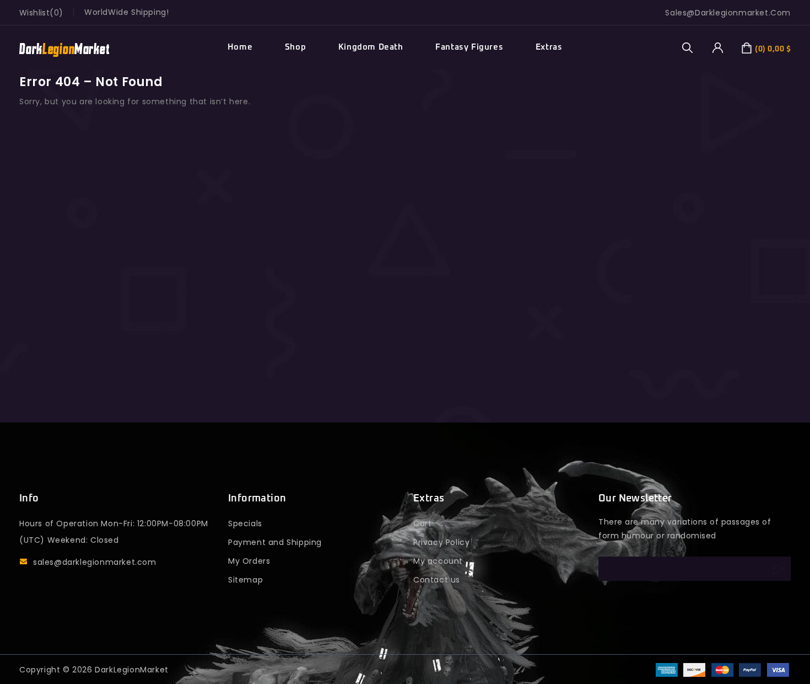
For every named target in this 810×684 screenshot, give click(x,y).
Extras (549, 47)
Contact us (436, 579)
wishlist (34, 12)
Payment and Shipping (275, 542)
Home (240, 47)
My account (438, 561)
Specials (245, 523)
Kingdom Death (370, 47)
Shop (295, 47)
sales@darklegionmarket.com (94, 562)
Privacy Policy (441, 542)
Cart (422, 523)
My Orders (249, 561)
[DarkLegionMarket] (64, 48)
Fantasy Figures (469, 47)
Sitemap (245, 579)
